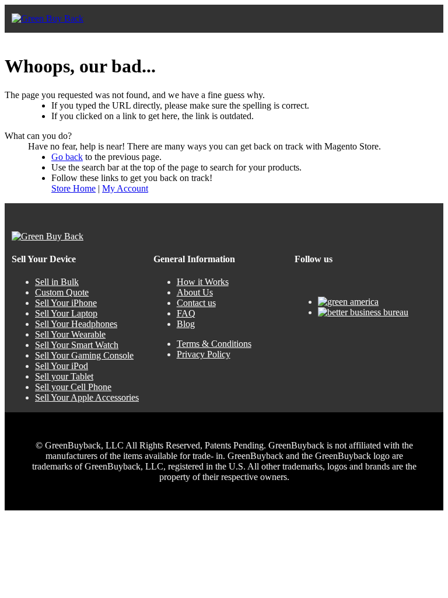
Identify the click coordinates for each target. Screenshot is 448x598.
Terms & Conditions (214, 344)
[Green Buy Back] (47, 18)
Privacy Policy (203, 354)
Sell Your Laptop (66, 313)
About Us (195, 292)
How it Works (203, 282)
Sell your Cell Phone (73, 387)
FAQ (186, 313)
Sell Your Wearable (70, 334)
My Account (125, 188)
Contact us (196, 303)
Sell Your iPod (61, 366)
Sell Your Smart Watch (76, 345)
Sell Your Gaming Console (84, 355)
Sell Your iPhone (66, 303)
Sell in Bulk (57, 282)
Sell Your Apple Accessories (87, 397)
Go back (67, 157)
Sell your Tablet (64, 376)
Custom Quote (62, 292)
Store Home (73, 188)
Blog (186, 324)
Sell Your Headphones (76, 324)
